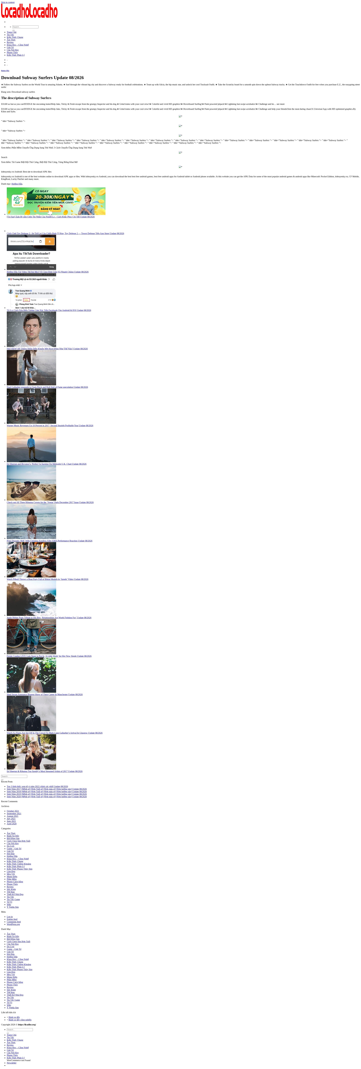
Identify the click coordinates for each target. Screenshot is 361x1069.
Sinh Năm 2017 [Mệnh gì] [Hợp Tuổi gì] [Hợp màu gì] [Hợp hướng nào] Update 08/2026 (47, 789)
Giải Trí (10, 47)
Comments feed (14, 922)
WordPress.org (13, 924)
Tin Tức (10, 34)
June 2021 (11, 821)
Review (10, 42)
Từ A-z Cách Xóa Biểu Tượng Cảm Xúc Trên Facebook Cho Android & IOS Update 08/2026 (49, 310)
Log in (10, 916)
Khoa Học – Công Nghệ (18, 45)
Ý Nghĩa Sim (13, 907)
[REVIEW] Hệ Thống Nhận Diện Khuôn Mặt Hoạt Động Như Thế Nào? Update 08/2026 (47, 348)
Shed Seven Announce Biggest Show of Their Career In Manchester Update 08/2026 (45, 694)
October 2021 (13, 811)
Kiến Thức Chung (15, 37)
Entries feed (12, 919)
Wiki (9, 904)
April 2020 (11, 824)
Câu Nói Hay (13, 50)
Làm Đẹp (11, 871)
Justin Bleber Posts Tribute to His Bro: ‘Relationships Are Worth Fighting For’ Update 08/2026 (49, 617)
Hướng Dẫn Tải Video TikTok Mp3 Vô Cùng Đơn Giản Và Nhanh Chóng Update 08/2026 (48, 272)
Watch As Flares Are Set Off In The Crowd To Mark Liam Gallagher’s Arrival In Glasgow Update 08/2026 (55, 733)
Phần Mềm (11, 879)
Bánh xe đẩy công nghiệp (20, 1020)
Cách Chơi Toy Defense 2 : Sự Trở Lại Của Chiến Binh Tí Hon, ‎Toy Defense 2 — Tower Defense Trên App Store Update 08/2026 (65, 233)
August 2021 (12, 816)
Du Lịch (10, 846)
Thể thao (11, 892)
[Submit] (13, 30)
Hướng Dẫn (5, 70)
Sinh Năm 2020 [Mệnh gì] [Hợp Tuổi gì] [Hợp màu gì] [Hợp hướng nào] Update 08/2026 (47, 796)
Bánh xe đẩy (14, 1017)
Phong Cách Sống (15, 881)
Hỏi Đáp (11, 853)
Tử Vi (9, 902)
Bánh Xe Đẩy (13, 836)
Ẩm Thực (11, 40)
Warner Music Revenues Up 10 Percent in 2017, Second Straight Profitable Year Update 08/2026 (50, 425)
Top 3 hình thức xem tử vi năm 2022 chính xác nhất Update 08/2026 (37, 786)
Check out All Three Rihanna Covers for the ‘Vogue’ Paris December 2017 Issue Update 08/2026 (50, 502)
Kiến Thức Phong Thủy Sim (19, 869)
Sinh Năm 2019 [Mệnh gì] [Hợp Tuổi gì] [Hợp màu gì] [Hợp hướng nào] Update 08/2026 (47, 794)
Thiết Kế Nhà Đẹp (15, 894)
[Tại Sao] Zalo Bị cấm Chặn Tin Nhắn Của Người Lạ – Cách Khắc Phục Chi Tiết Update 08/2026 (51, 217)
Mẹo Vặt (11, 874)
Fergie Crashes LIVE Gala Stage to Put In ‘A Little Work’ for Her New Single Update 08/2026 (49, 656)
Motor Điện (12, 876)
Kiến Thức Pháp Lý (16, 55)
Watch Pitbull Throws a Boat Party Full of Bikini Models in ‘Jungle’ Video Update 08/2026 (47, 579)
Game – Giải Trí (14, 848)
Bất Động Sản (13, 838)
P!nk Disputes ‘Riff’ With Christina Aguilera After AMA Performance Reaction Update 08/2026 (49, 541)
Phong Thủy (12, 52)
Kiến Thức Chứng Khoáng (19, 864)
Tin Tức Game (13, 899)
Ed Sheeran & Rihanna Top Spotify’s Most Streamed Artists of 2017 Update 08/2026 (44, 771)
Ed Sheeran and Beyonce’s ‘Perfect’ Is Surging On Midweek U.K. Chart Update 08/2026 (46, 464)
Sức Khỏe (11, 889)
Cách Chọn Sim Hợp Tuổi (18, 841)
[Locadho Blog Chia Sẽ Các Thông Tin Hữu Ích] (29, 17)
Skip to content (8, 2)
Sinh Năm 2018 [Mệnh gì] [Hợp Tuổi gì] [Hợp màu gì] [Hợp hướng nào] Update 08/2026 (47, 791)
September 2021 (14, 813)
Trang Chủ (11, 32)
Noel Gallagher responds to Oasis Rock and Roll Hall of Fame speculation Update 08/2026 (47, 387)
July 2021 (11, 818)
